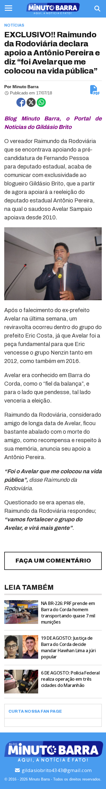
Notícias (14, 25)
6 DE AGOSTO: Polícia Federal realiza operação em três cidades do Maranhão (70, 679)
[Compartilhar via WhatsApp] (41, 102)
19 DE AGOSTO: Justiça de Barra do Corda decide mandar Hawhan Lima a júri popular (68, 647)
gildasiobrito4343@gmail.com (56, 770)
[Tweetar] (31, 102)
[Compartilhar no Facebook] (20, 102)
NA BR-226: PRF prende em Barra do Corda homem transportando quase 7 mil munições (68, 612)
